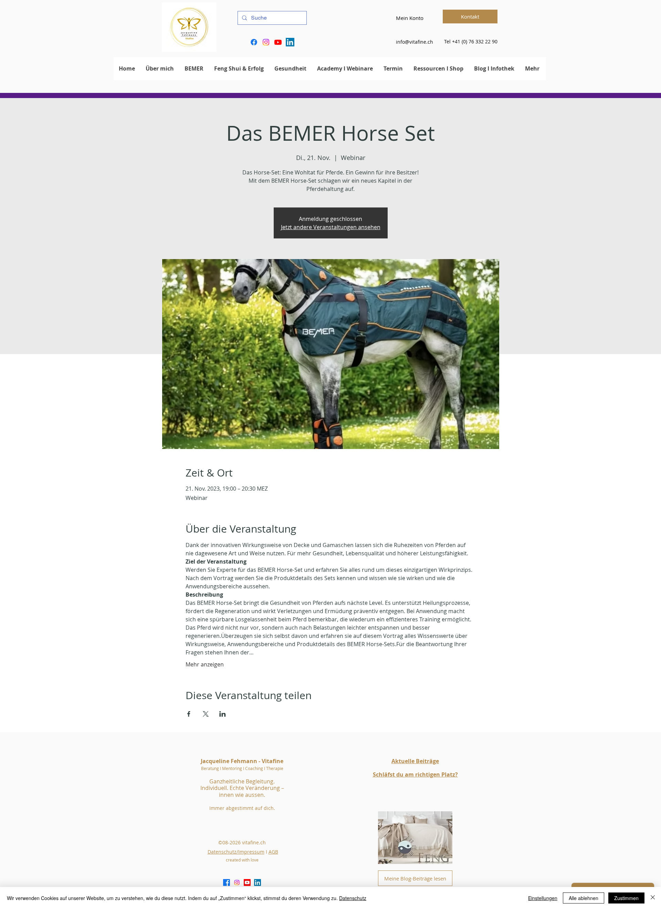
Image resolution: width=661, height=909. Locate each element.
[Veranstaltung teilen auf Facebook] (189, 714)
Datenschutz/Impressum (236, 851)
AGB (273, 851)
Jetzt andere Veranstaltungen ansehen (330, 227)
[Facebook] (254, 42)
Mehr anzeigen (205, 664)
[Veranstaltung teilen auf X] (205, 714)
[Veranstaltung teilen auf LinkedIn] (222, 714)
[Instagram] (266, 42)
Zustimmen (626, 898)
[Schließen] (653, 897)
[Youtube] (278, 42)
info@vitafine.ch (414, 42)
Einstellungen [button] (542, 898)
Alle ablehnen (583, 898)
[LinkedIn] (290, 42)
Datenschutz (352, 898)
